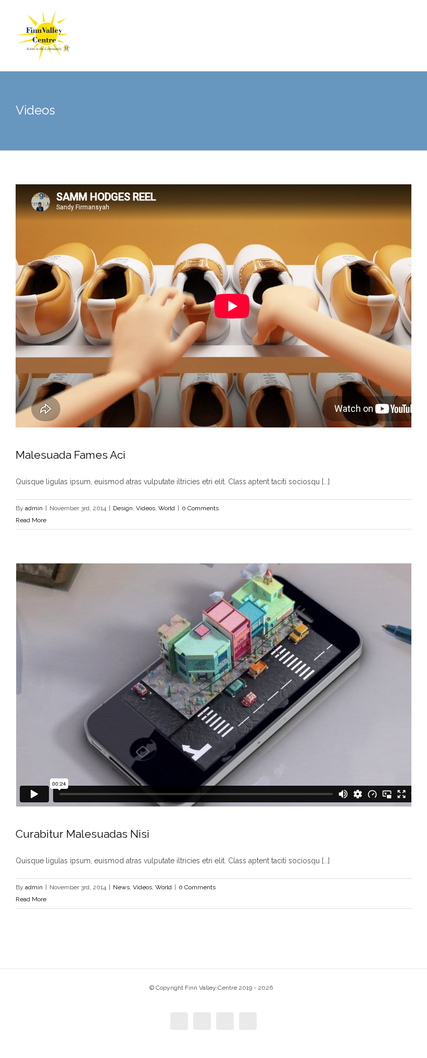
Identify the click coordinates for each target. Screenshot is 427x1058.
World (166, 508)
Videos (145, 508)
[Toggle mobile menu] (407, 31)
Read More (31, 520)
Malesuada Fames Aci (70, 454)
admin (34, 508)
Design (123, 508)
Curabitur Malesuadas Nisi (82, 833)
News (121, 887)
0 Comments (200, 508)
